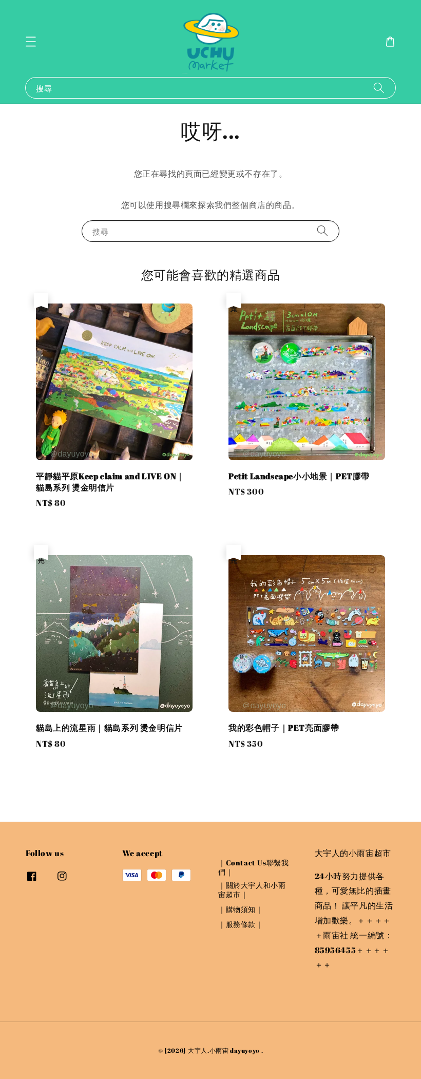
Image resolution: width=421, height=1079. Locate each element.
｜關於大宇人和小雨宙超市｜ (251, 889)
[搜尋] (378, 88)
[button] (31, 41)
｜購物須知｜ (240, 909)
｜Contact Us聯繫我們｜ (253, 867)
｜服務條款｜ (240, 924)
